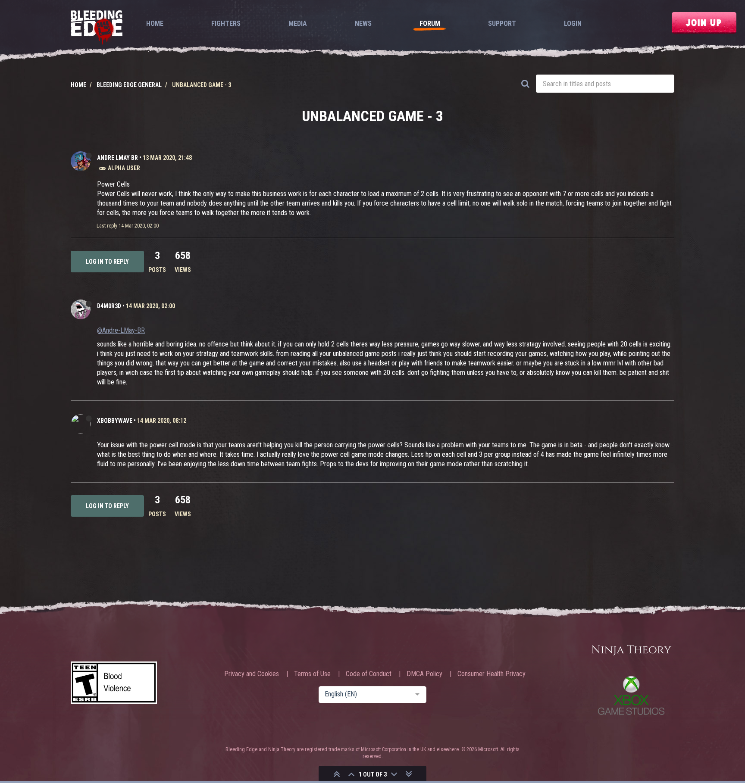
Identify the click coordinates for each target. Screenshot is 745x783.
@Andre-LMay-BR (121, 330)
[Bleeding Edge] (96, 28)
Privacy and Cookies (251, 674)
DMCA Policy (424, 674)
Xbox (631, 695)
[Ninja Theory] (631, 651)
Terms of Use (312, 674)
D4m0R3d (109, 306)
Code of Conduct (368, 674)
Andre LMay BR (117, 157)
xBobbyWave (114, 420)
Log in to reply (107, 261)
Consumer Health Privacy (491, 674)
